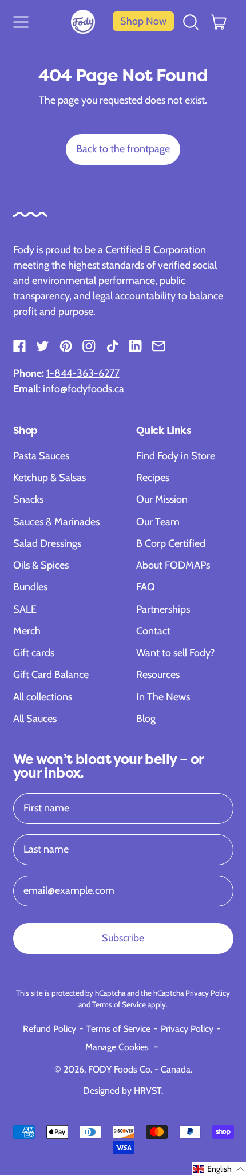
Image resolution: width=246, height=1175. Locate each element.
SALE (25, 609)
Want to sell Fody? (175, 652)
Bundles (30, 587)
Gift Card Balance (51, 674)
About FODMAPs (173, 565)
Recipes (152, 477)
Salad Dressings (47, 543)
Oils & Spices (41, 565)
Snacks (28, 499)
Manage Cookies (117, 1047)
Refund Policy (49, 1028)
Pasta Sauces (41, 456)
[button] (191, 21)
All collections (42, 697)
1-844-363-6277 (83, 373)
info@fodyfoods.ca (83, 389)
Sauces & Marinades (56, 521)
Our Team (158, 521)
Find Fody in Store (175, 456)
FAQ (145, 587)
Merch (27, 631)
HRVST (147, 1090)
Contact (153, 631)
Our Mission (162, 499)
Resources (158, 674)
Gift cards (33, 652)
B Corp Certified (170, 543)
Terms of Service (119, 1004)
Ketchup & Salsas (49, 477)
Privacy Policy (207, 992)
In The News (163, 697)
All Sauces (35, 718)
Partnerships (163, 609)
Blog (146, 718)
